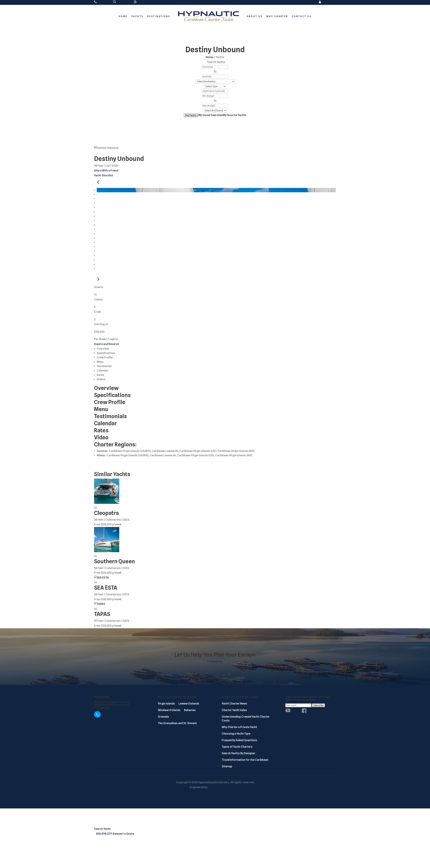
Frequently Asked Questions (239, 740)
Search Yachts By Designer (238, 753)
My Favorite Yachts (234, 115)
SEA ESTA (105, 587)
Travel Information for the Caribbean (245, 759)
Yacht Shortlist (103, 175)
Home (123, 16)
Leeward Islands (189, 703)
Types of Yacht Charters (237, 746)
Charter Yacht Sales (234, 710)
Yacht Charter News (234, 703)
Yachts (137, 16)
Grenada (163, 716)
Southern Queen (114, 561)
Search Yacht (102, 828)
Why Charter (277, 16)
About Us (255, 16)
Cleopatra (106, 513)
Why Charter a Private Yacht (239, 727)
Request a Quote (123, 833)
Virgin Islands (166, 703)
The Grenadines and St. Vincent (177, 723)
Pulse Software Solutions (224, 787)
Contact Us (302, 16)
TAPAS (102, 614)
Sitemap (227, 766)
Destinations (158, 16)
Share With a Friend (106, 170)
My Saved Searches (210, 115)
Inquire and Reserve (106, 344)
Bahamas (190, 710)
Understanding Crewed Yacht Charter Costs (246, 718)
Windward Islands (169, 710)
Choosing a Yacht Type (236, 733)
